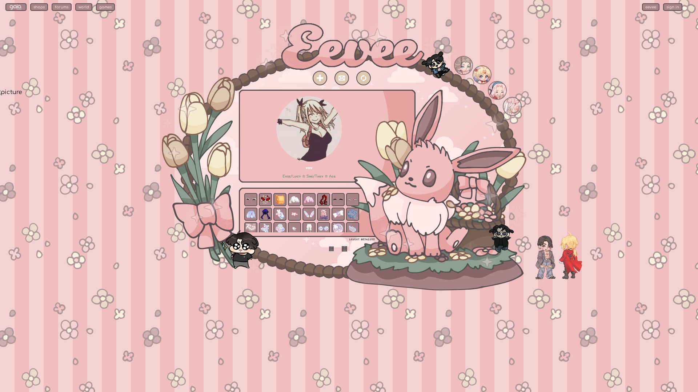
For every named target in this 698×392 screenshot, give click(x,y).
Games (105, 7)
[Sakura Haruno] (497, 98)
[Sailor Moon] (482, 82)
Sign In (672, 7)
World (84, 7)
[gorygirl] (512, 114)
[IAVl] (565, 277)
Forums (61, 7)
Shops (39, 7)
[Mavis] (463, 73)
